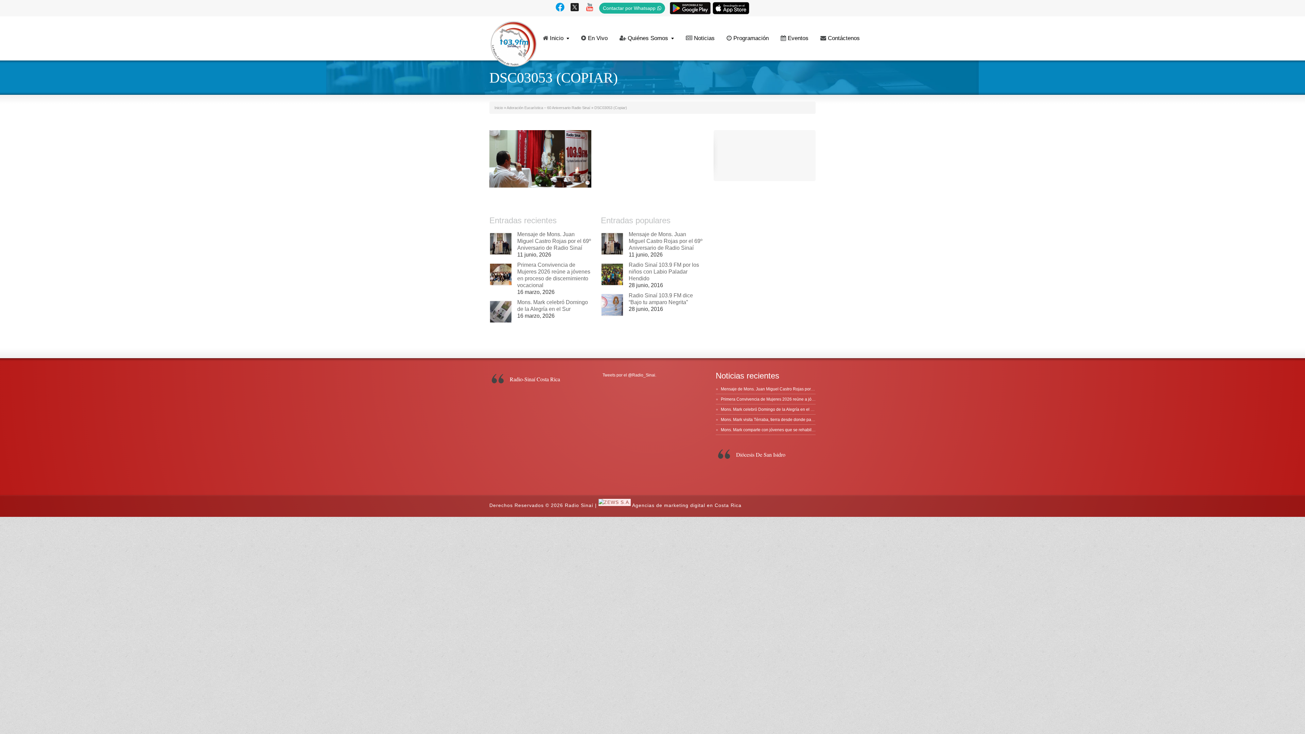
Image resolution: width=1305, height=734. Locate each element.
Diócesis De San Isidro (760, 454)
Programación (751, 38)
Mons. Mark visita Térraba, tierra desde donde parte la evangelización (785, 419)
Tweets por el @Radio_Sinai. (629, 375)
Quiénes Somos (648, 38)
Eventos (798, 38)
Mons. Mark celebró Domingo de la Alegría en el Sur (769, 409)
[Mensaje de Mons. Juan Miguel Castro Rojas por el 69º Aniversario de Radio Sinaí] (500, 243)
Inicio (556, 38)
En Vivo (598, 38)
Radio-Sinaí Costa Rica (535, 379)
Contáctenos (844, 38)
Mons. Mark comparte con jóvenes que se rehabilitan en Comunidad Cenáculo (793, 429)
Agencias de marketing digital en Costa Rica (687, 505)
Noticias (704, 38)
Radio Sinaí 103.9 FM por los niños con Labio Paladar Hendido (664, 271)
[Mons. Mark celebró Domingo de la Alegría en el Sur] (500, 311)
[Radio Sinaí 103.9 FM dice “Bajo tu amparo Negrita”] (612, 305)
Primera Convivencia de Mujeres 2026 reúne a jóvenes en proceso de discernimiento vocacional (810, 399)
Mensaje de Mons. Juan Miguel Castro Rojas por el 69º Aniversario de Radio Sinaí (554, 241)
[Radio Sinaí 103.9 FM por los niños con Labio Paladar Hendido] (612, 274)
